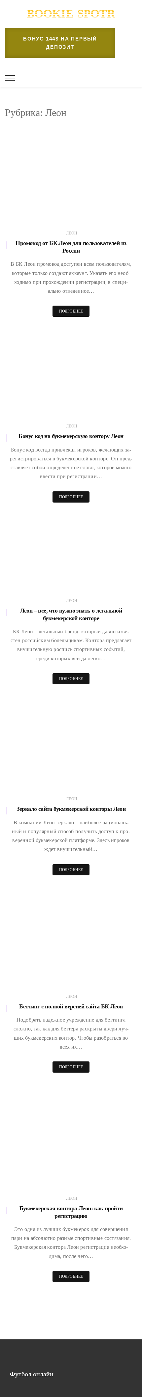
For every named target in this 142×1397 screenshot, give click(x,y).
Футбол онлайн (31, 1374)
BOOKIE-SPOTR (71, 13)
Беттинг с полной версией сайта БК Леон (71, 1006)
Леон (71, 233)
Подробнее (71, 311)
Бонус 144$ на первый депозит (60, 43)
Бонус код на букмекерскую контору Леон (70, 436)
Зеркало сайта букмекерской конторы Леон (71, 809)
